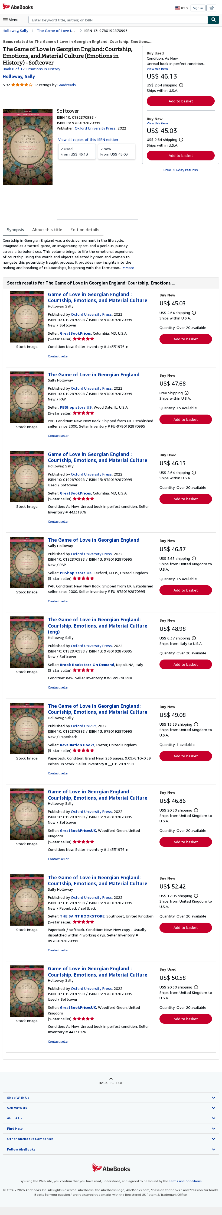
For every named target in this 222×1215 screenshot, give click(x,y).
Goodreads (66, 84)
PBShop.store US (76, 407)
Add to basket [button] (181, 101)
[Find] (213, 20)
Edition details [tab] (84, 229)
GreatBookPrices (75, 333)
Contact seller (58, 356)
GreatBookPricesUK (78, 830)
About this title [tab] (47, 229)
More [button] (130, 267)
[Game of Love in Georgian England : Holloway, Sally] (27, 341)
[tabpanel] (70, 254)
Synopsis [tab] (15, 229)
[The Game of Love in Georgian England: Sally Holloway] (27, 421)
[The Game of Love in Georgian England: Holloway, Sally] (27, 666)
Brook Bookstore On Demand (87, 664)
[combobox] (118, 20)
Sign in (198, 8)
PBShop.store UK (76, 572)
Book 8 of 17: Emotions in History (31, 68)
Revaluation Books (77, 744)
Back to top (111, 1082)
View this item (157, 69)
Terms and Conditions (185, 1181)
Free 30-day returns (181, 169)
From (74, 151)
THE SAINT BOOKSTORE (82, 916)
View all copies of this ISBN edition (88, 139)
